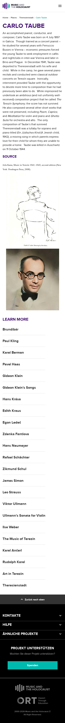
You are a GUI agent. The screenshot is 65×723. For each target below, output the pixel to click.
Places (14, 17)
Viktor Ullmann (14, 504)
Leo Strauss (12, 492)
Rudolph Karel (14, 562)
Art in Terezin (13, 574)
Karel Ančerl (12, 550)
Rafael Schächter (16, 457)
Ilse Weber (11, 527)
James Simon (13, 481)
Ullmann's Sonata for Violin (24, 516)
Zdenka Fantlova (16, 434)
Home (5, 17)
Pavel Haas (11, 364)
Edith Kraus (12, 411)
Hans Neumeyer (15, 446)
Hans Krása (12, 399)
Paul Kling (11, 341)
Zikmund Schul (14, 469)
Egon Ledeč (12, 422)
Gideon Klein (13, 376)
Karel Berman (13, 353)
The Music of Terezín (19, 539)
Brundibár (10, 329)
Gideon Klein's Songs (19, 388)
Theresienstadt (26, 17)
